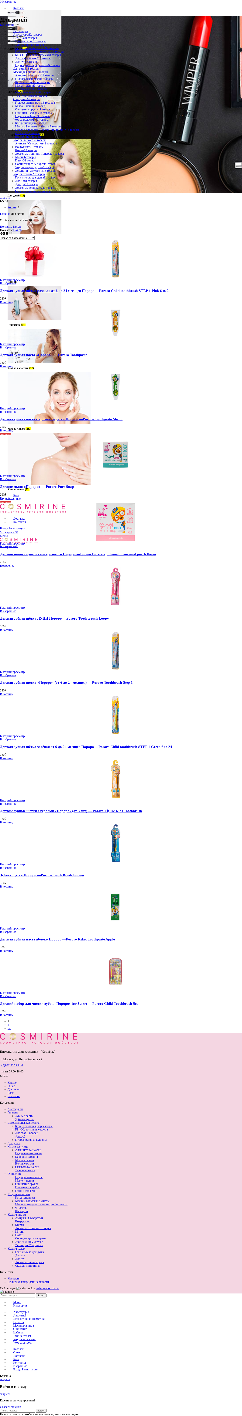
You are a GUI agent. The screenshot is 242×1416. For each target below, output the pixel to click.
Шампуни (21, 1211)
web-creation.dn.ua (47, 1288)
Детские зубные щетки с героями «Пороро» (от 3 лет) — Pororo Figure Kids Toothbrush (71, 811)
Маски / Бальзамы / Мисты (32, 1201)
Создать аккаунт (10, 1406)
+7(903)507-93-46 (12, 1065)
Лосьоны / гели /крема (29, 1262)
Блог (11, 1092)
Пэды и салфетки (26, 1190)
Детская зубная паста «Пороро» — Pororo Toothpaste (43, 355)
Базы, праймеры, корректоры (34, 1126)
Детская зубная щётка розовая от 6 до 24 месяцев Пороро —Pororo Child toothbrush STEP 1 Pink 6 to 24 (85, 291)
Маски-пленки (24, 1160)
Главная (5, 213)
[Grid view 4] (10, 234)
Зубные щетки (24, 1119)
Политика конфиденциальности (28, 1281)
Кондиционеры (25, 1197)
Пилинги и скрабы (27, 1187)
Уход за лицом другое (29, 1241)
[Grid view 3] (6, 234)
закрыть (5, 197)
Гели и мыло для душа (29, 1252)
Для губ (20, 1136)
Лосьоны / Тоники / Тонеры (33, 1228)
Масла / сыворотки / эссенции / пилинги (41, 1204)
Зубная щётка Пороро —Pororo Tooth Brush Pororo (42, 875)
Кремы (19, 1224)
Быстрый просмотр (12, 280)
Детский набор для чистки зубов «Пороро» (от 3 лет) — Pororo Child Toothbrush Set (69, 1004)
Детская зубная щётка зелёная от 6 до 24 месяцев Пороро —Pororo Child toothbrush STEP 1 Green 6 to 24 (86, 747)
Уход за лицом (17, 1214)
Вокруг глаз (22, 1221)
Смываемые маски (27, 1166)
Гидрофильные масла (29, 1177)
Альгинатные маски (28, 1149)
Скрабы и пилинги (27, 1265)
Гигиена (13, 1112)
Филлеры (21, 1207)
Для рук (20, 1258)
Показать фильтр (11, 226)
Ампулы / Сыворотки (29, 1218)
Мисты (19, 1231)
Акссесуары (15, 1109)
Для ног (20, 1255)
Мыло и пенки (24, 1180)
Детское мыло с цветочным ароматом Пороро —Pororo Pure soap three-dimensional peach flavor (78, 554)
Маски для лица (18, 1146)
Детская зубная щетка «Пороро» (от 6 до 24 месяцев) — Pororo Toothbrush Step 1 (66, 682)
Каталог (13, 1082)
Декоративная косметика (24, 1122)
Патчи (19, 1235)
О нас (11, 1086)
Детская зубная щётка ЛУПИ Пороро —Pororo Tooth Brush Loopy (54, 618)
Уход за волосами (19, 1194)
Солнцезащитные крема (30, 1238)
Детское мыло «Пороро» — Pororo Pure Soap (37, 487)
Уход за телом (16, 1248)
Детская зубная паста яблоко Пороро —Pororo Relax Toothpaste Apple (57, 939)
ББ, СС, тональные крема (31, 1129)
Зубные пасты (24, 1115)
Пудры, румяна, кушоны (31, 1139)
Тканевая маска (25, 1170)
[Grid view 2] (2, 234)
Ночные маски (24, 1163)
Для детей (14, 1143)
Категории (7, 24)
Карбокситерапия (26, 1156)
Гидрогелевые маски (28, 1153)
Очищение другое (26, 1184)
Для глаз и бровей (26, 1132)
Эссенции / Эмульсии (29, 1245)
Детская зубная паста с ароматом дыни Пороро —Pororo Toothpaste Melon (61, 419)
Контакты (14, 1096)
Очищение (14, 1173)
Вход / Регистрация (25, 1369)
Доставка (13, 1089)
